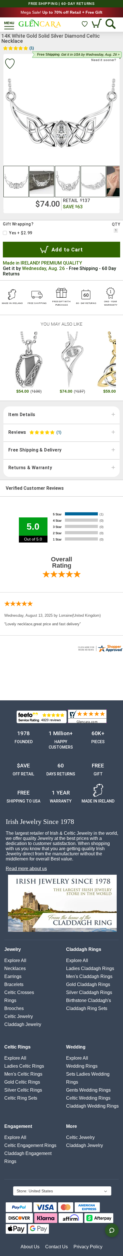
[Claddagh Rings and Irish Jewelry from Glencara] (40, 24)
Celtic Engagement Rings (30, 1145)
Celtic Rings (17, 1047)
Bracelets (13, 984)
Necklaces (15, 968)
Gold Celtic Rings (22, 1082)
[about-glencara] (62, 904)
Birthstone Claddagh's (88, 1000)
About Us (30, 1246)
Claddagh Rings (83, 949)
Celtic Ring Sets (20, 1098)
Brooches (14, 1008)
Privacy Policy (88, 1246)
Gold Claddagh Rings (88, 984)
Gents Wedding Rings (88, 1090)
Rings (10, 1000)
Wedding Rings (82, 1066)
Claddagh (22, 1024)
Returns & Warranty (30, 467)
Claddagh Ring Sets (86, 1008)
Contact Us (56, 1246)
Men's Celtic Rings (23, 1074)
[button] (16, 181)
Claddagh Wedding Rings (92, 1106)
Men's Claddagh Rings (89, 976)
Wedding (76, 1047)
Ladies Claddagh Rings (90, 968)
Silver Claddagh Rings (89, 992)
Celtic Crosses (19, 992)
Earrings (12, 976)
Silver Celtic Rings (23, 1090)
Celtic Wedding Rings (88, 1098)
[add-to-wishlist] (9, 64)
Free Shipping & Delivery (34, 450)
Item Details (21, 414)
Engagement (18, 1126)
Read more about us (26, 868)
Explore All (15, 960)
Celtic (18, 1016)
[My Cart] (97, 24)
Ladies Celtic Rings (24, 1066)
